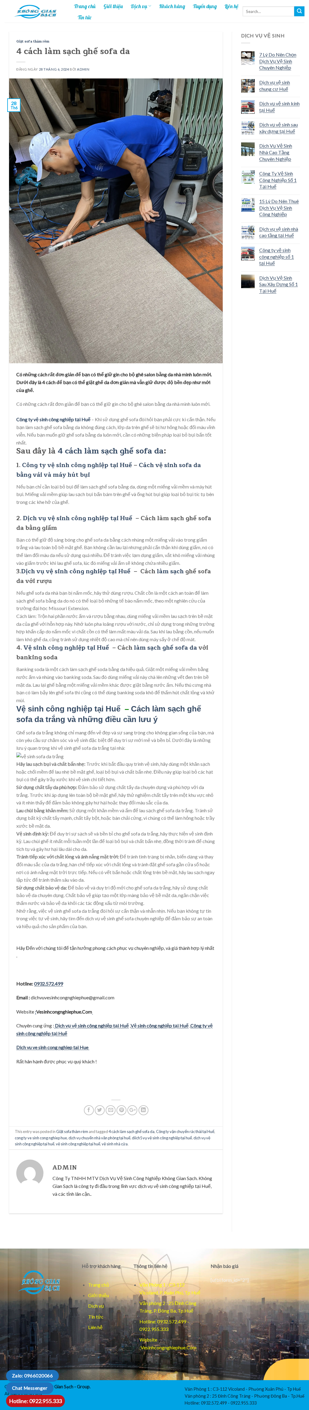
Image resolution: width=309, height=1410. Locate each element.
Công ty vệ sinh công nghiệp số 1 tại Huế (276, 256)
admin (83, 69)
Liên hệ (231, 6)
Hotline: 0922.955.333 (35, 1401)
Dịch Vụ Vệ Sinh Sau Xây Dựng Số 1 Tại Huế (278, 284)
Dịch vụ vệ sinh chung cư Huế (274, 85)
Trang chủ (85, 6)
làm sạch (169, 571)
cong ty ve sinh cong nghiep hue (41, 1137)
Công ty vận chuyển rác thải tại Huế (185, 1131)
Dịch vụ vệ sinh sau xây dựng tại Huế (278, 128)
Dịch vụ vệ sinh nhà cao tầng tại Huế (278, 232)
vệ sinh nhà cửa (115, 1143)
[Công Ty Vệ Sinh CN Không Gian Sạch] (39, 1281)
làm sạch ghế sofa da (165, 648)
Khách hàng (172, 6)
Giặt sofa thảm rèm (32, 41)
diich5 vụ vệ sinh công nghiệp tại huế (162, 1137)
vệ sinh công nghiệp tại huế (78, 1143)
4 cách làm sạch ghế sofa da (111, 451)
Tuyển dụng (205, 6)
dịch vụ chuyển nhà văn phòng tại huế (99, 1137)
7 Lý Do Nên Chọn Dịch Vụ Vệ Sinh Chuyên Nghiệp (277, 61)
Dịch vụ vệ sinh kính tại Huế (279, 106)
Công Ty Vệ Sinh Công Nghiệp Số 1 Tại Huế (278, 179)
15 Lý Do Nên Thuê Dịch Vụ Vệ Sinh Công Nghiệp (279, 207)
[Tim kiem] (299, 11)
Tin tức (84, 17)
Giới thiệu (113, 6)
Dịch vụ (139, 6)
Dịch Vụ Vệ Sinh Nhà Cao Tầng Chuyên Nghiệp (275, 152)
